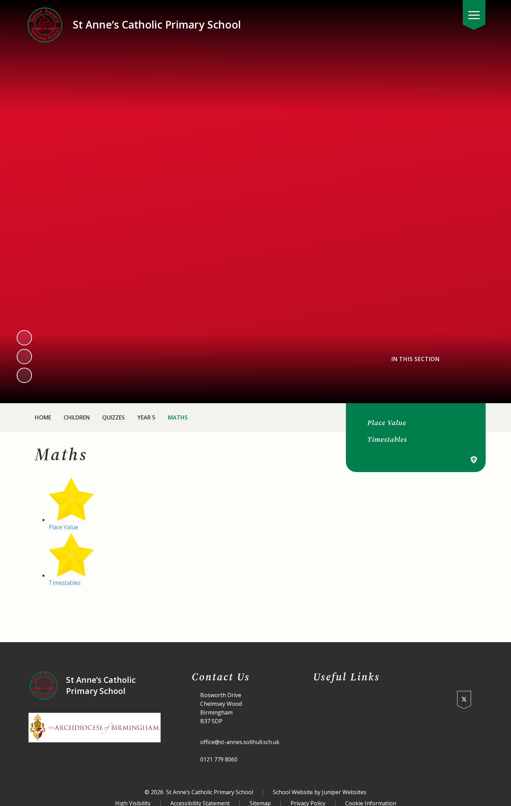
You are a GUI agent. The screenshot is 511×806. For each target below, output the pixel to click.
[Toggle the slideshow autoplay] (24, 375)
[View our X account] (464, 700)
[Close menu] (474, 15)
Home (43, 417)
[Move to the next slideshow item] (24, 356)
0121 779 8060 (218, 759)
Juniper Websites (344, 792)
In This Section (415, 359)
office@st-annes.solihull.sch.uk (239, 742)
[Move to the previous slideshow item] (24, 337)
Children (77, 417)
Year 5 (146, 417)
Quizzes (113, 417)
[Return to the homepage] (45, 25)
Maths (178, 417)
